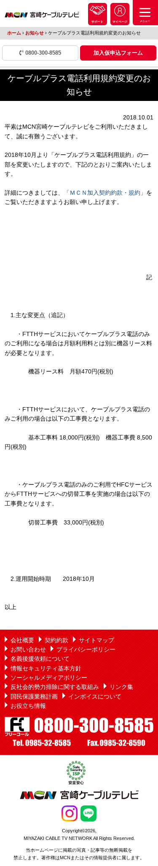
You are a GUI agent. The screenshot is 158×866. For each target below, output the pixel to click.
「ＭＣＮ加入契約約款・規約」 (105, 192)
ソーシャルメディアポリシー (49, 677)
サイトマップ (96, 640)
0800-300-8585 (42, 53)
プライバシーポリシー (85, 649)
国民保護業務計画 (34, 696)
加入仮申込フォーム (118, 53)
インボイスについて (94, 696)
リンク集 (121, 686)
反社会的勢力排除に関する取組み (55, 686)
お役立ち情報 (28, 705)
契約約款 (56, 640)
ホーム (14, 32)
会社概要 (22, 640)
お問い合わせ (28, 649)
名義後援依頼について (40, 658)
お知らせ (34, 32)
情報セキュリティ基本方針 (46, 668)
